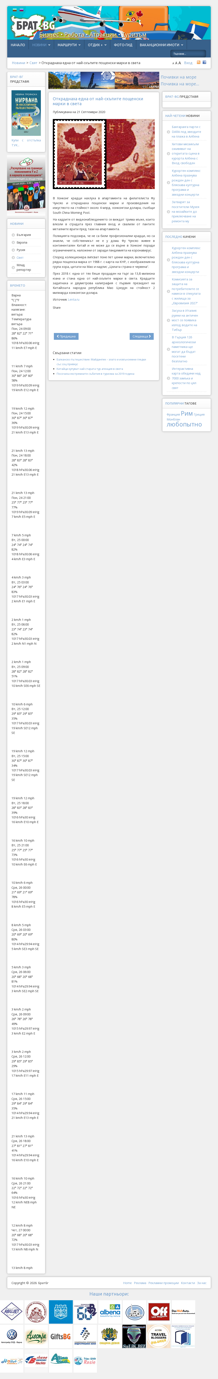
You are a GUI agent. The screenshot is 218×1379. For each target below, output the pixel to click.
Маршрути (67, 45)
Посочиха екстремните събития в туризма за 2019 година (95, 374)
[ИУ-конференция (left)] (26, 185)
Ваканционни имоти (159, 45)
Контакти (188, 1283)
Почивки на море (178, 77)
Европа (22, 242)
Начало (18, 45)
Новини (39, 45)
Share (57, 308)
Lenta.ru (73, 299)
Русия (21, 250)
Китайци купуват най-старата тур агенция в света (90, 369)
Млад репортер (24, 267)
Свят (20, 257)
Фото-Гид (123, 45)
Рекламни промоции (163, 1283)
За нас (202, 1283)
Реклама (140, 1283)
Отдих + (95, 45)
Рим (187, 413)
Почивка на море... (180, 84)
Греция (199, 414)
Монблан (173, 419)
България (24, 235)
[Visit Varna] (103, 80)
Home (127, 1283)
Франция (173, 414)
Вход (188, 62)
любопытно (184, 424)
